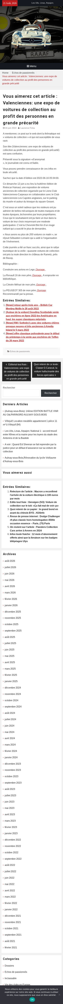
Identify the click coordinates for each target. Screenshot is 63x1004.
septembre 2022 (13, 859)
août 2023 (10, 789)
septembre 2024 (13, 706)
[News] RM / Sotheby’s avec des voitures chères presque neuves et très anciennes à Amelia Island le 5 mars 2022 (32, 326)
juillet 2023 (10, 795)
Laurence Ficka (27, 128)
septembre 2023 (13, 782)
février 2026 (11, 599)
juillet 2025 (10, 643)
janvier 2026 (11, 605)
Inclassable (11, 978)
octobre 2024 (11, 700)
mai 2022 (9, 884)
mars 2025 (10, 668)
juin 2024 (9, 725)
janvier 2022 (11, 909)
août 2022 (10, 865)
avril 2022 (10, 890)
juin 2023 (9, 801)
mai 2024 (9, 732)
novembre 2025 (13, 618)
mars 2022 (10, 896)
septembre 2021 (13, 935)
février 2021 (11, 947)
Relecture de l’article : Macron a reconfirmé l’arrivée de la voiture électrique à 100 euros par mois (34, 495)
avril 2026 (10, 586)
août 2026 (10, 561)
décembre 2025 (13, 611)
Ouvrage (40, 269)
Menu (33, 66)
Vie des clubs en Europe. (18, 984)
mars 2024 (10, 744)
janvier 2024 (11, 757)
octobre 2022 (11, 852)
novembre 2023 (13, 770)
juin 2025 (9, 649)
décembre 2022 (13, 839)
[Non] (59, 994)
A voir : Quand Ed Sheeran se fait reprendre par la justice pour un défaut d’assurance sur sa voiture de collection (29, 448)
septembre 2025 (13, 630)
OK (32, 999)
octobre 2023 (11, 776)
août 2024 (10, 713)
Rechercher (9, 387)
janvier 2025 (11, 681)
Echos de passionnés (20, 351)
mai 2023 (9, 808)
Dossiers (9, 965)
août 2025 (10, 637)
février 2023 (11, 827)
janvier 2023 (11, 833)
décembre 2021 (13, 916)
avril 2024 (10, 738)
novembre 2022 (13, 846)
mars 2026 (10, 592)
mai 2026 (9, 580)
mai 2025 (9, 656)
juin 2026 (9, 573)
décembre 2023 (13, 764)
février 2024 (11, 751)
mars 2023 (10, 821)
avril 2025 (10, 662)
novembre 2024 (13, 694)
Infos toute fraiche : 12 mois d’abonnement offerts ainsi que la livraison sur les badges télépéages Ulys (33, 537)
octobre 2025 (11, 624)
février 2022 (11, 903)
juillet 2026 (10, 567)
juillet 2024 (10, 719)
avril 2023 (10, 814)
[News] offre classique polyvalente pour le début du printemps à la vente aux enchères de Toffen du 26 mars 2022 (32, 337)
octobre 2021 (11, 928)
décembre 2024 (13, 687)
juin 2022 (9, 878)
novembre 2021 (13, 922)
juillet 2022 (10, 871)
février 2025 (11, 675)
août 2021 (10, 941)
